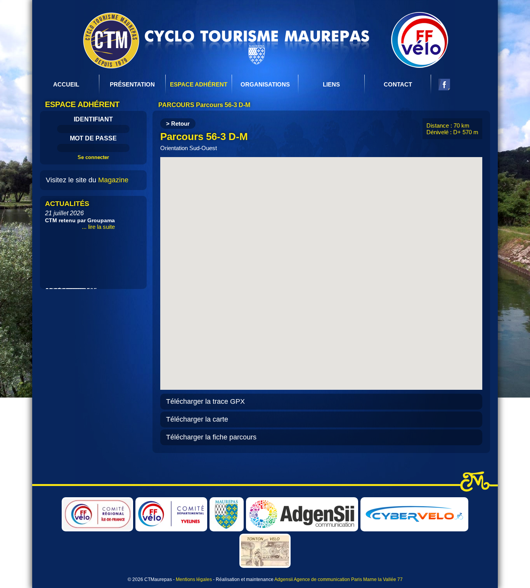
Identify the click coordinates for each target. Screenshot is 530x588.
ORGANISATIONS (265, 84)
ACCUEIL (66, 84)
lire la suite (128, 201)
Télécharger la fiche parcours (211, 437)
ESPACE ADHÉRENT (198, 84)
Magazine (113, 180)
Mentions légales (194, 579)
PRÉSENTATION (132, 84)
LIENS (331, 84)
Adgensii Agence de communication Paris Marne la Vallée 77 (338, 579)
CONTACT (398, 84)
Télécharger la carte (197, 419)
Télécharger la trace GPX (205, 401)
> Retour (178, 123)
